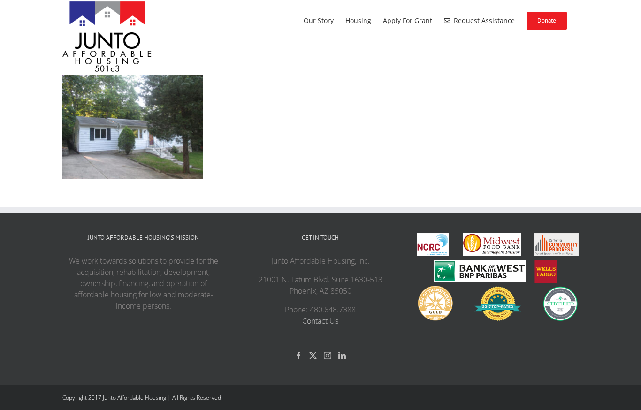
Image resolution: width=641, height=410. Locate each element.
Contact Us (320, 321)
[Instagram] (327, 355)
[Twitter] (313, 355)
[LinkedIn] (342, 355)
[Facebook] (298, 355)
